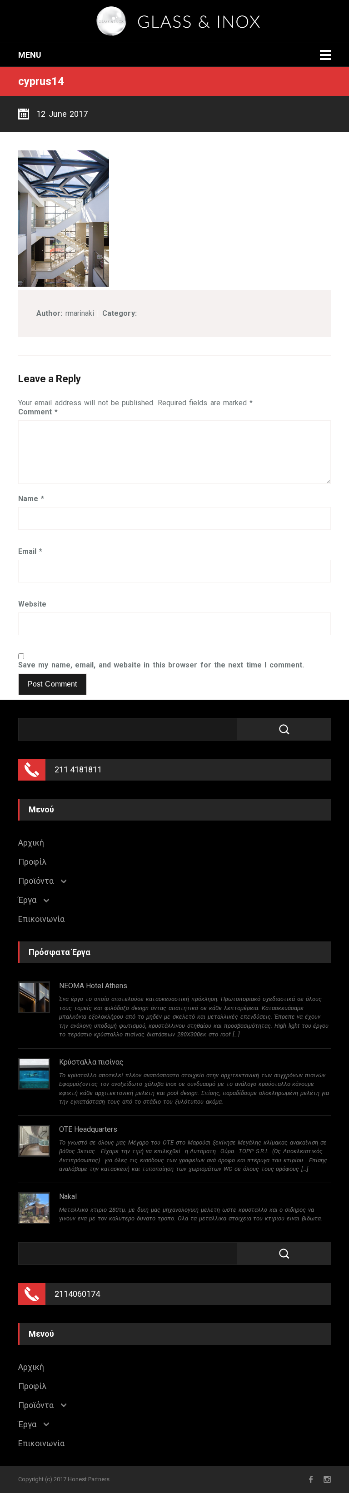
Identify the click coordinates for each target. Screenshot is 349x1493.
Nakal (68, 1196)
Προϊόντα (36, 881)
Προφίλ (32, 862)
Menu (29, 55)
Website (32, 604)
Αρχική (31, 843)
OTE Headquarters (88, 1129)
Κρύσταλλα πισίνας (91, 1062)
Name (31, 499)
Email (30, 551)
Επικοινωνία (41, 919)
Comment (38, 412)
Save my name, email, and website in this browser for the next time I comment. (161, 665)
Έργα (27, 900)
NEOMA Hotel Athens (93, 985)
